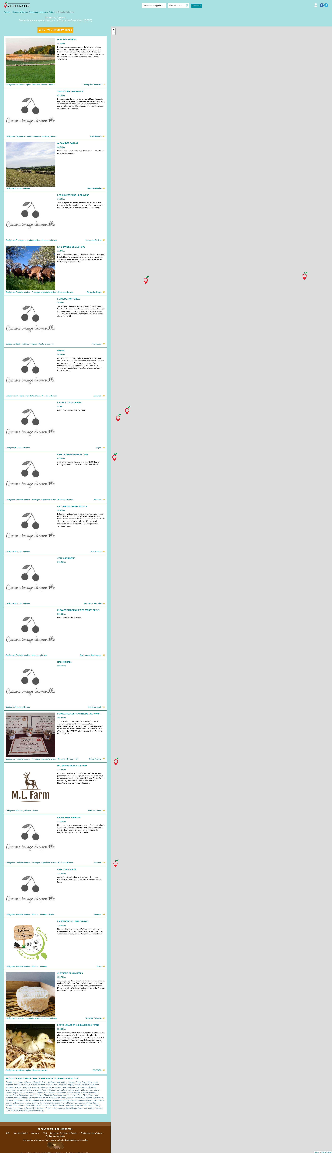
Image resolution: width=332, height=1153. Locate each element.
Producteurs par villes (55, 1136)
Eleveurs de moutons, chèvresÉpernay (65, 1090)
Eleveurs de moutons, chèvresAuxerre (33, 1090)
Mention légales (21, 1133)
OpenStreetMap (326, 1152)
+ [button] (114, 29)
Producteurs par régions (91, 1133)
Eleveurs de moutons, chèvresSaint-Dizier (70, 1095)
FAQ (45, 1133)
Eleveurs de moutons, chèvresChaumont (68, 1100)
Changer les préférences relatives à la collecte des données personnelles (55, 1140)
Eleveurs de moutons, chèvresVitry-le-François (41, 1087)
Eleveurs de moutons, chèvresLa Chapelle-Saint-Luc (28, 1082)
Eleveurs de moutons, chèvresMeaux (61, 1108)
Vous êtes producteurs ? (55, 30)
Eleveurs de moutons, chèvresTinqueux (35, 1095)
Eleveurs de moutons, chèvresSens (33, 1092)
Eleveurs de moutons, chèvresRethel (82, 1103)
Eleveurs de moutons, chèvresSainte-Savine (69, 1082)
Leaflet (316, 1152)
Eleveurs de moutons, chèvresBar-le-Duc (49, 1103)
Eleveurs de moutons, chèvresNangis (50, 1098)
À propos (35, 1133)
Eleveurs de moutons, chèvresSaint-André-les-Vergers (50, 1085)
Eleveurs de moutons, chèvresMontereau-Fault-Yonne (28, 1100)
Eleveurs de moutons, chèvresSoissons (22, 1105)
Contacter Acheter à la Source (63, 1133)
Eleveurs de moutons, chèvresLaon (54, 1105)
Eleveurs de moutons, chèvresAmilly (85, 1105)
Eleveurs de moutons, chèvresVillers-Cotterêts (25, 1108)
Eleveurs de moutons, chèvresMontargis (27, 1110)
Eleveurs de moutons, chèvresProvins (64, 1092)
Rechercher (196, 5)
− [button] (114, 32)
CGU (8, 1133)
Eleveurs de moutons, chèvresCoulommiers (85, 1098)
